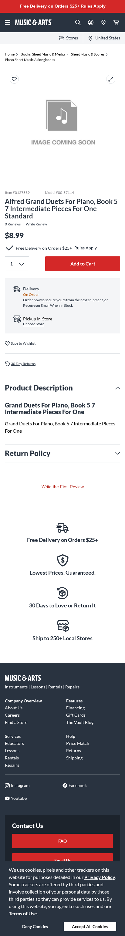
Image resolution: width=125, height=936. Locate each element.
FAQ (62, 840)
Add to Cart (82, 263)
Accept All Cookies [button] (90, 926)
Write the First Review (63, 486)
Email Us (62, 860)
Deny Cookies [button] (35, 926)
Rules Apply (93, 6)
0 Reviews (13, 224)
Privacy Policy (99, 877)
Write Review (36, 224)
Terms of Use (23, 913)
